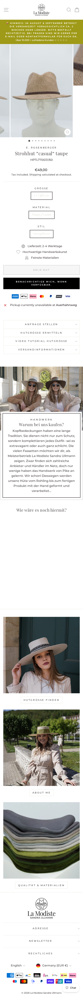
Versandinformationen (41, 349)
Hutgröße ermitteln (41, 332)
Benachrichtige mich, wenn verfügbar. (41, 283)
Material (41, 207)
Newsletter (40, 941)
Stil (41, 226)
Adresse (41, 928)
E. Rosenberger (41, 147)
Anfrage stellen (41, 324)
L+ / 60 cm (41, 195)
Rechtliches (40, 953)
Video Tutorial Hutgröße (41, 341)
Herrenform (41, 234)
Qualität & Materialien (41, 885)
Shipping (35, 174)
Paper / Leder (41, 214)
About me (41, 792)
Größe (41, 188)
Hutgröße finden (42, 699)
